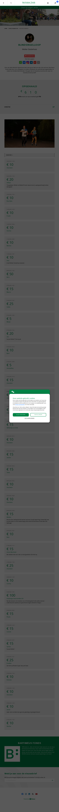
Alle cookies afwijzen (29, 418)
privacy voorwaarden (20, 404)
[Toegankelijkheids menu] (57, 1)
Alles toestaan (20, 414)
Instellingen (38, 414)
